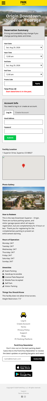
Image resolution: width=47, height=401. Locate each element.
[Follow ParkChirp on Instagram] (25, 397)
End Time (7, 71)
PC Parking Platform (23, 339)
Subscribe (38, 359)
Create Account (22, 112)
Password (7, 127)
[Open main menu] (3, 3)
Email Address (9, 118)
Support (23, 333)
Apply (37, 83)
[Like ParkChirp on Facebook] (22, 397)
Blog (23, 336)
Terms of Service (23, 393)
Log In (9, 112)
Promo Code (8, 80)
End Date (7, 62)
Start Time (8, 53)
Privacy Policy (24, 330)
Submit (10, 138)
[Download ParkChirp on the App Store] (23, 367)
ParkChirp (23, 3)
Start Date (8, 44)
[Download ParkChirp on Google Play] (23, 374)
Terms (23, 327)
